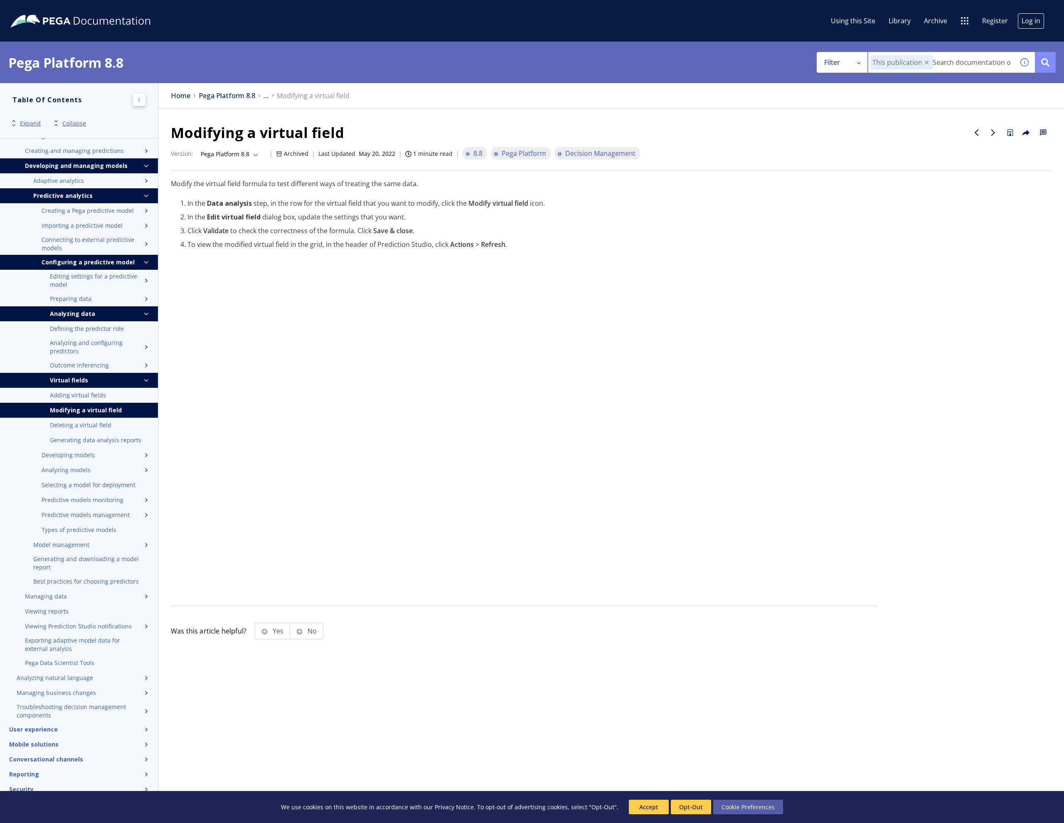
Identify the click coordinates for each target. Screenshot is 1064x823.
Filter (832, 62)
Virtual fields (69, 380)
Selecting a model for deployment (88, 485)
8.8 (478, 153)
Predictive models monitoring (82, 500)
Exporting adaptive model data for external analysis (72, 644)
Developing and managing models (76, 166)
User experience (33, 729)
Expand (30, 123)
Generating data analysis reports (95, 440)
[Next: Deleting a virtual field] (993, 132)
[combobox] (941, 62)
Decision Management (600, 153)
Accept (648, 807)
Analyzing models (66, 470)
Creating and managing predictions (74, 151)
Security (21, 789)
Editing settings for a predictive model (93, 280)
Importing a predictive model (82, 225)
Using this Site (853, 20)
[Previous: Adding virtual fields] (976, 132)
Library (900, 20)
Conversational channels (46, 759)
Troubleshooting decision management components (71, 711)
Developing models (68, 455)
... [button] (266, 95)
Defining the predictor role (87, 329)
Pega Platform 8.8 (227, 95)
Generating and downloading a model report (86, 563)
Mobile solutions (34, 744)
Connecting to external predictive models (88, 244)
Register (995, 20)
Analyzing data (72, 314)
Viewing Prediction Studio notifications (78, 626)
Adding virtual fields (78, 395)
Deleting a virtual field (80, 425)
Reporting (24, 774)
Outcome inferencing (79, 365)
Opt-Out (691, 807)
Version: (182, 154)
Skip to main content (37, 9)
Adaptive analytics (58, 181)
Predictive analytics (63, 196)
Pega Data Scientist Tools (59, 663)
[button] (927, 62)
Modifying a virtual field (86, 410)
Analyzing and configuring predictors (86, 347)
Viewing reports (47, 611)
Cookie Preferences (748, 807)
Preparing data (70, 299)
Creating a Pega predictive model (88, 210)
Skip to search (101, 9)
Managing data (46, 596)
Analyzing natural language (55, 678)
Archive (935, 20)
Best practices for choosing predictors (86, 581)
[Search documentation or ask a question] (1045, 62)
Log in (1031, 20)
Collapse (74, 123)
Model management (61, 545)
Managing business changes (56, 693)
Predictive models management (86, 515)
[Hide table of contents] (139, 100)
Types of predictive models (79, 530)
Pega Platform (524, 153)
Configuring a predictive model (88, 262)
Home (180, 95)
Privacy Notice (454, 807)
